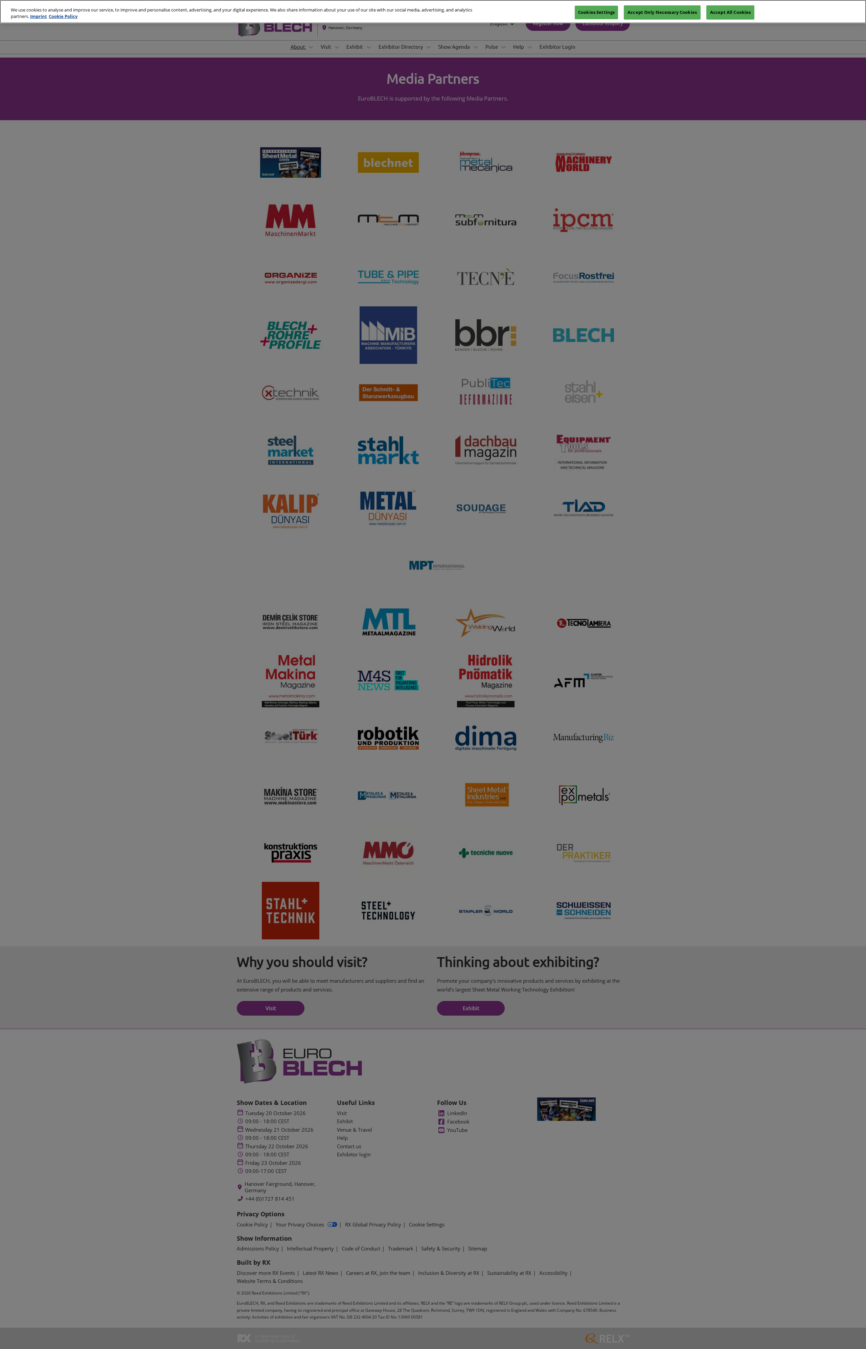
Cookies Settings (596, 12)
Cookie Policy (63, 17)
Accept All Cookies (730, 12)
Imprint (38, 17)
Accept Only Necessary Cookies (662, 12)
